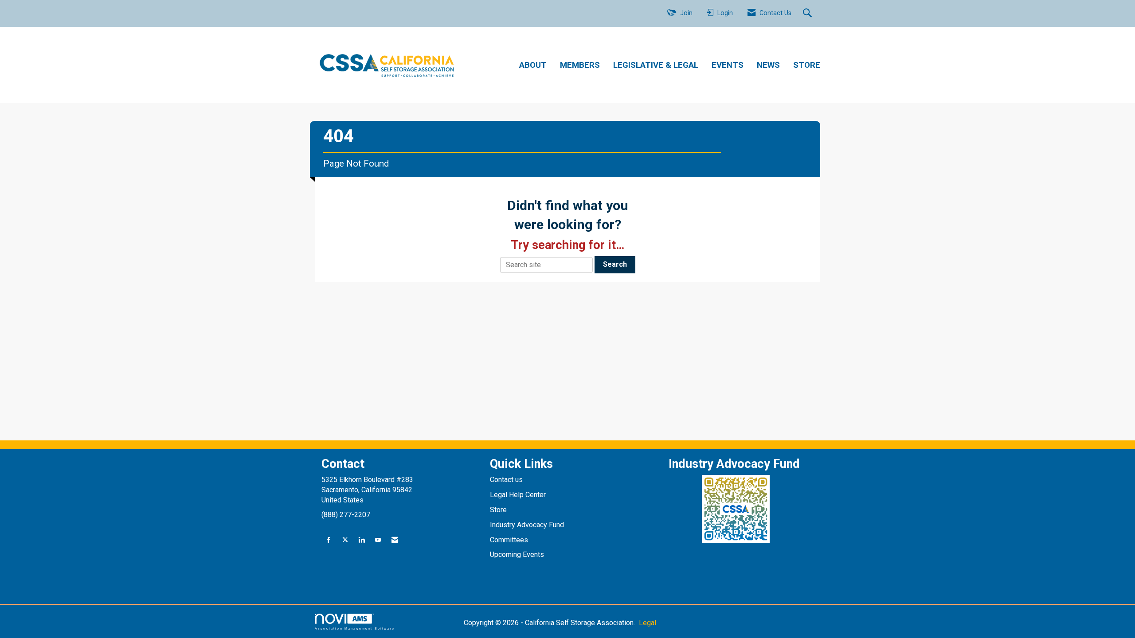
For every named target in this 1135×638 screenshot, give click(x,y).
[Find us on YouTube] (378, 540)
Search (615, 264)
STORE (806, 65)
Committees (509, 540)
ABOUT (533, 65)
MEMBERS (580, 65)
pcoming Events (520, 554)
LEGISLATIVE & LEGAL (655, 65)
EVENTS (728, 65)
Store (499, 510)
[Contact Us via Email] (395, 540)
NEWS (768, 65)
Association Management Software (355, 628)
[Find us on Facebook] (328, 540)
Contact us (507, 479)
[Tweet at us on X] (345, 540)
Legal (647, 623)
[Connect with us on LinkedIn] (361, 540)
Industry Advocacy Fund (527, 525)
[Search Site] (808, 13)
